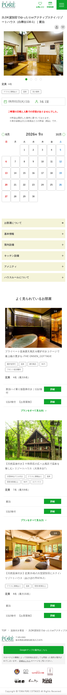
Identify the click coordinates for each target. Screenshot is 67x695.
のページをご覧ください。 (36, 661)
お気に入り (40, 7)
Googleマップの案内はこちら (33, 650)
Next (60, 327)
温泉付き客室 (17, 630)
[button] (26, 79)
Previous (7, 327)
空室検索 (50, 7)
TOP (4, 630)
